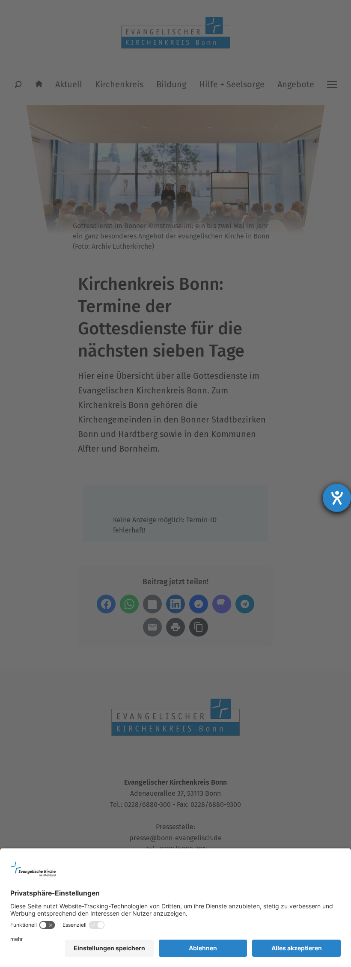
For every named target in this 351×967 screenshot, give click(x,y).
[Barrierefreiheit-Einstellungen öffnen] (337, 498)
